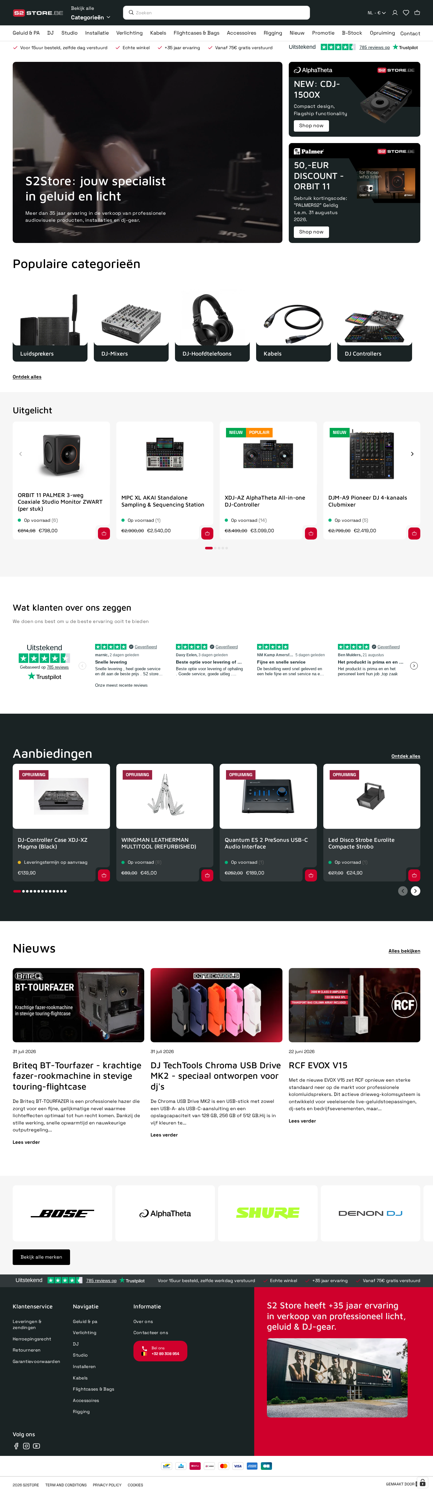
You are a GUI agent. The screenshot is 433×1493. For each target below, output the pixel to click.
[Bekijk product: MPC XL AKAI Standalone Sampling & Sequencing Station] (165, 454)
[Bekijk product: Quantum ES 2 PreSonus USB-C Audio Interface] (268, 796)
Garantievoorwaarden (36, 1361)
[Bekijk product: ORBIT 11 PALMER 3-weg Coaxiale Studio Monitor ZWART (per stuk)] (61, 454)
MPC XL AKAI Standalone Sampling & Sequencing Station (162, 501)
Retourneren (27, 1350)
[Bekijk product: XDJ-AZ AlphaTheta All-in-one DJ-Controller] (268, 454)
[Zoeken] (129, 12)
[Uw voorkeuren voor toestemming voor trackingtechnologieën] (422, 1482)
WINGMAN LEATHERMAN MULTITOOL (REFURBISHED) (158, 843)
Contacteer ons (150, 1332)
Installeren (84, 1366)
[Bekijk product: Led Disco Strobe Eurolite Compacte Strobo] (372, 796)
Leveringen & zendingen (27, 1325)
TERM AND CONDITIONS (66, 1485)
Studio (80, 1355)
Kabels (80, 1378)
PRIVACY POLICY (107, 1485)
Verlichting (84, 1332)
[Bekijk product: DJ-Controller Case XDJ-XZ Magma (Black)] (61, 796)
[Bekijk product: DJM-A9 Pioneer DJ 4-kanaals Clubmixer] (372, 454)
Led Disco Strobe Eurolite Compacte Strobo (361, 843)
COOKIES (135, 1485)
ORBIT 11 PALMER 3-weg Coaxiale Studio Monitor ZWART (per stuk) (60, 502)
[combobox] (377, 13)
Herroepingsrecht (32, 1339)
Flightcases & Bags (93, 1389)
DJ (76, 1344)
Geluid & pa (85, 1321)
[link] (50, 324)
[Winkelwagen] (417, 13)
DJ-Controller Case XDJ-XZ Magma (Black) (52, 843)
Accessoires (86, 1400)
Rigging (81, 1411)
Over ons (143, 1321)
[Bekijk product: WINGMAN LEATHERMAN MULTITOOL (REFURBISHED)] (165, 796)
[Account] (395, 13)
